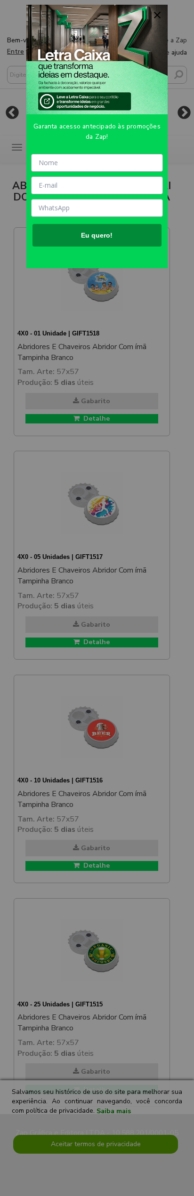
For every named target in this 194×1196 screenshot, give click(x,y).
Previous (12, 112)
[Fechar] (157, 15)
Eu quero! (97, 235)
